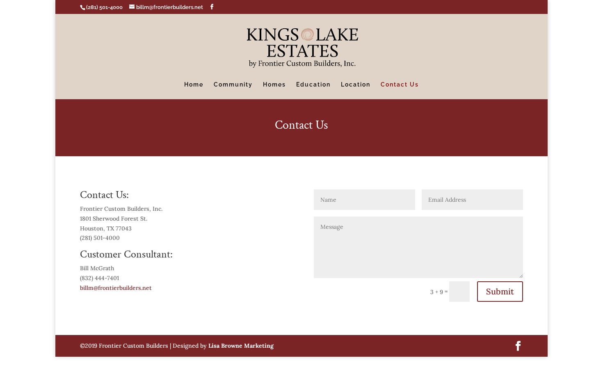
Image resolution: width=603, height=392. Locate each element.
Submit (500, 291)
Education (313, 85)
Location (355, 85)
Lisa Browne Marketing (241, 345)
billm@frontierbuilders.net (116, 288)
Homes (274, 85)
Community (233, 85)
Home (193, 85)
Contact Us (400, 85)
